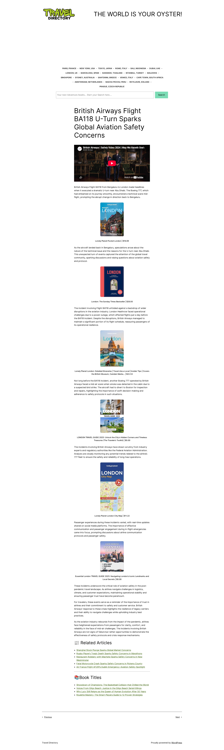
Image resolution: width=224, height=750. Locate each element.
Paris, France (69, 68)
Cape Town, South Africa (149, 77)
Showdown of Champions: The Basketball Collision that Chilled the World (112, 685)
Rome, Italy (121, 68)
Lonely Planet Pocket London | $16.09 (112, 241)
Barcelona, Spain (90, 73)
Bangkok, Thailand (112, 73)
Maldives (152, 73)
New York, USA (87, 68)
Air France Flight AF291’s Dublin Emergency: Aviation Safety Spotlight (110, 667)
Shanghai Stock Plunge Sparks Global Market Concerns (103, 650)
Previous (48, 717)
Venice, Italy (126, 77)
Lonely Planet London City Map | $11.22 (112, 516)
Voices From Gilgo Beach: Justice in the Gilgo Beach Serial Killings (109, 688)
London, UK (71, 73)
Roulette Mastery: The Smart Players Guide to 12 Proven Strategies (109, 695)
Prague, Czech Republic (112, 86)
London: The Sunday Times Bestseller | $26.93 (112, 301)
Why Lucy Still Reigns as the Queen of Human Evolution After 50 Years (111, 691)
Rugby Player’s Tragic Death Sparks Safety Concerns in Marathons (109, 653)
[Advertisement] (112, 47)
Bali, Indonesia (138, 68)
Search (161, 95)
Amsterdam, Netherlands (88, 82)
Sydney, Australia (85, 77)
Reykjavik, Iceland (139, 82)
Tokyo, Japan (105, 68)
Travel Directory (50, 742)
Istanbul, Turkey (135, 73)
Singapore (66, 77)
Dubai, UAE (154, 68)
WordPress (176, 742)
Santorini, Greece (107, 77)
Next (178, 717)
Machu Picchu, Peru (115, 82)
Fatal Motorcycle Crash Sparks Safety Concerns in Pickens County (109, 663)
